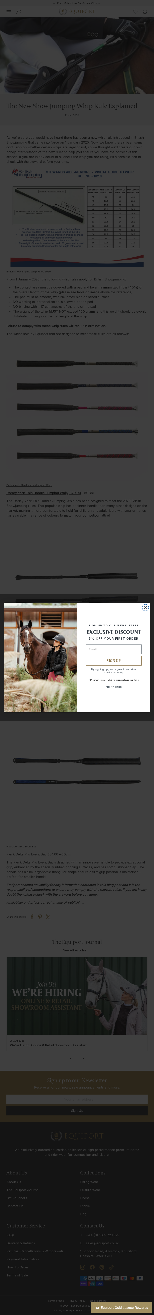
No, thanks (114, 686)
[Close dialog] (145, 607)
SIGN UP (113, 660)
